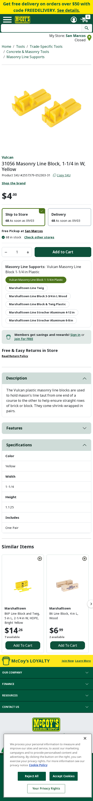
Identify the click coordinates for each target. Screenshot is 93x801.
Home (6, 46)
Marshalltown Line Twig (26, 288)
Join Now (68, 661)
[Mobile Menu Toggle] (7, 19)
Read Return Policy (15, 356)
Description (16, 378)
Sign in (75, 335)
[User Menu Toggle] (74, 20)
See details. (68, 10)
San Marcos (76, 35)
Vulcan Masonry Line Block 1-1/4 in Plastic (36, 280)
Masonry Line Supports (25, 56)
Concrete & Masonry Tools (27, 51)
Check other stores (39, 237)
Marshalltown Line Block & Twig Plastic (37, 304)
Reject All (31, 776)
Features (14, 428)
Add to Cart (63, 251)
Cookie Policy (38, 765)
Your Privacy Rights (46, 788)
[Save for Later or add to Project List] (40, 559)
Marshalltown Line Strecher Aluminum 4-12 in (42, 312)
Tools (20, 46)
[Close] (85, 738)
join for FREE (23, 339)
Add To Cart (22, 645)
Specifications (19, 444)
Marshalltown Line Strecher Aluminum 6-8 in (41, 320)
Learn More (83, 661)
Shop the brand (14, 183)
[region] (47, 766)
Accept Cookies (63, 776)
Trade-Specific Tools (46, 46)
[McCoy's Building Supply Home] (22, 20)
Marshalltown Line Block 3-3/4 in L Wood (38, 296)
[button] (23, 217)
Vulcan (7, 157)
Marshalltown (15, 608)
